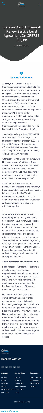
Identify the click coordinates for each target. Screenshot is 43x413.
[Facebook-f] (2, 367)
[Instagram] (18, 367)
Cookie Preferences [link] (9, 411)
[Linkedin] (6, 367)
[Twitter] (10, 367)
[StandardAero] (21, 4)
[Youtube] (14, 367)
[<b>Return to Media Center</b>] (21, 73)
